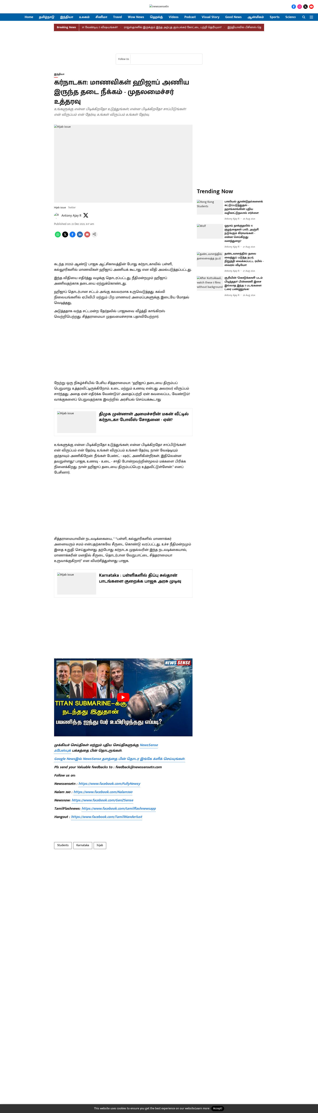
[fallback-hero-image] (210, 207)
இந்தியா (66, 17)
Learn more (202, 1108)
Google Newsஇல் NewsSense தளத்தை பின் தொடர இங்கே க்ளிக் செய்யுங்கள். (119, 759)
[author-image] (57, 216)
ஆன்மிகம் (256, 17)
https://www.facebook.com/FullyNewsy (109, 784)
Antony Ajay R (71, 215)
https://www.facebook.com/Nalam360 (102, 792)
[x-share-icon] (65, 236)
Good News (233, 17)
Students (63, 845)
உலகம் (84, 17)
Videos (174, 17)
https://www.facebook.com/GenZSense (102, 800)
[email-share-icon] (87, 236)
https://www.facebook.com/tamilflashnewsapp (119, 808)
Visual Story (210, 17)
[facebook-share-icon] (72, 236)
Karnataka (82, 845)
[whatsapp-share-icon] (58, 236)
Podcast (190, 17)
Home (29, 17)
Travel (117, 17)
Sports (275, 17)
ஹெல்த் (156, 17)
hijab (100, 845)
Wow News (136, 17)
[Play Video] (123, 697)
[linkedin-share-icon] (80, 236)
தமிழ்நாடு (46, 17)
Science (290, 17)
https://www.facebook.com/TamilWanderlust (106, 817)
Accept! (217, 1108)
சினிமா (101, 17)
